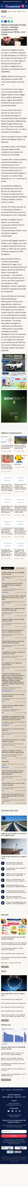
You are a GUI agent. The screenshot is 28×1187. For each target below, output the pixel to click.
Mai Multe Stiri (6, 1079)
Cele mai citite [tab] (20, 568)
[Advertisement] (14, 1175)
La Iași (3, 1090)
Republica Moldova (17, 1090)
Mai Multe (5, 966)
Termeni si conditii (14, 1116)
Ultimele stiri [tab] (7, 568)
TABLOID (19, 11)
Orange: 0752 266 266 (14, 1103)
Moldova (8, 1090)
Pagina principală (11, 11)
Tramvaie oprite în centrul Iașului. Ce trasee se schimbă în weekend (12, 1)
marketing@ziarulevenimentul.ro (14, 1105)
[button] (23, 1)
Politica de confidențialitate (14, 1115)
